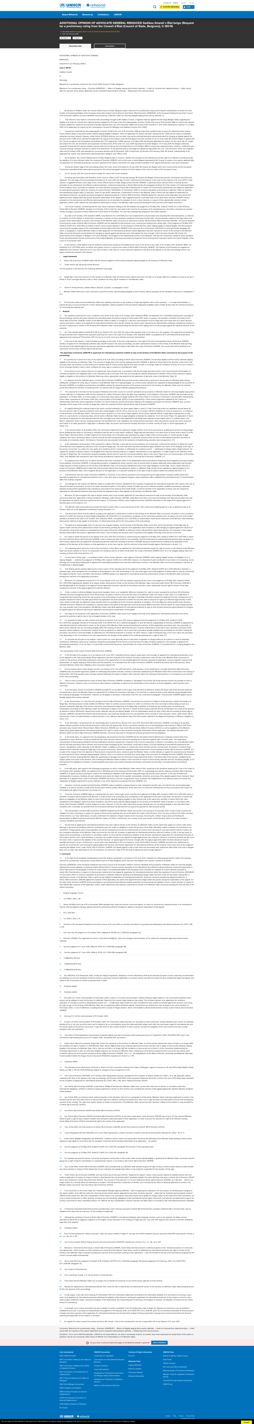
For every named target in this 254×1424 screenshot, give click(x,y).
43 (191, 759)
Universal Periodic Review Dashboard (177, 1380)
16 (66, 426)
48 (159, 813)
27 (113, 509)
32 (180, 544)
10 (101, 387)
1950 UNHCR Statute (68, 1355)
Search (154, 6)
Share (77, 38)
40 (67, 719)
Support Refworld (171, 7)
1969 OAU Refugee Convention (72, 1384)
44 (145, 781)
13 (129, 399)
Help (174, 1416)
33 (91, 553)
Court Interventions (101, 1369)
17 (85, 435)
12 (151, 397)
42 (192, 749)
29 (66, 516)
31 (100, 521)
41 (150, 744)
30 (120, 516)
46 (100, 790)
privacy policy (87, 1421)
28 (172, 513)
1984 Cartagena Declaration (70, 1388)
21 (163, 456)
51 (172, 832)
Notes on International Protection (107, 1385)
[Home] (82, 5)
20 (163, 451)
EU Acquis (64, 1407)
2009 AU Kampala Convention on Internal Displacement (73, 1399)
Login (188, 7)
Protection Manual (135, 1372)
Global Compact (169, 1363)
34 (169, 632)
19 (173, 440)
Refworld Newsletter (136, 1376)
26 (85, 503)
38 (132, 701)
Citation (65, 38)
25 (108, 500)
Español (183, 3)
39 (148, 706)
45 (164, 785)
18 (87, 440)
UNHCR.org (167, 1384)
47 (115, 804)
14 (103, 402)
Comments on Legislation (104, 1355)
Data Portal (167, 1359)
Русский (191, 3)
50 (140, 830)
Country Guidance (101, 1365)
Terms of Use (190, 1416)
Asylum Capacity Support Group (175, 1355)
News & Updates (134, 1368)
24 (138, 488)
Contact (167, 1416)
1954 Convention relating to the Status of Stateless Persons (74, 1366)
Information (109, 46)
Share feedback (159, 1342)
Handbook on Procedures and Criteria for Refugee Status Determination (108, 1374)
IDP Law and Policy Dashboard (175, 1367)
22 (184, 470)
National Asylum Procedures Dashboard (178, 1370)
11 (91, 394)
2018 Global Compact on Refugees (73, 1404)
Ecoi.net (131, 1355)
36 (80, 644)
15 (157, 416)
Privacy (181, 1416)
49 (110, 818)
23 (181, 477)
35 (165, 635)
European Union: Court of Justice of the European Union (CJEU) (97, 31)
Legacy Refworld (134, 1365)
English (175, 3)
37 (161, 644)
